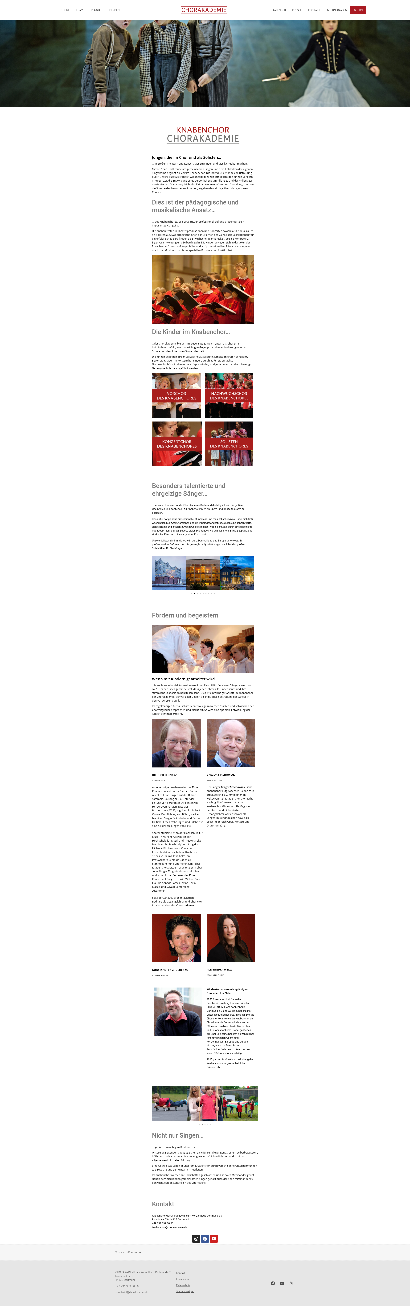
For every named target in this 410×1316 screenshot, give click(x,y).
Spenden (114, 10)
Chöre (65, 10)
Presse (297, 10)
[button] (156, 573)
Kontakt (314, 10)
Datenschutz (183, 1285)
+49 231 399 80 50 (127, 1286)
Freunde (95, 10)
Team (79, 10)
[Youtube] (214, 1239)
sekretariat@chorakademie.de (131, 1292)
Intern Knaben (337, 10)
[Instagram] (196, 1239)
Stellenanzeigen (185, 1291)
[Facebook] (205, 1239)
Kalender (279, 10)
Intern (358, 10)
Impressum (182, 1279)
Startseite (120, 1252)
